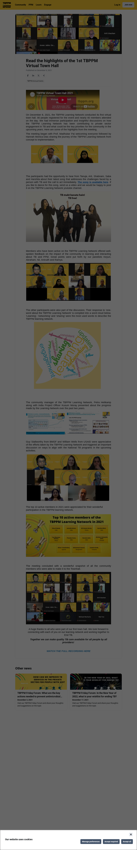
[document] (68, 840)
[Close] (131, 834)
